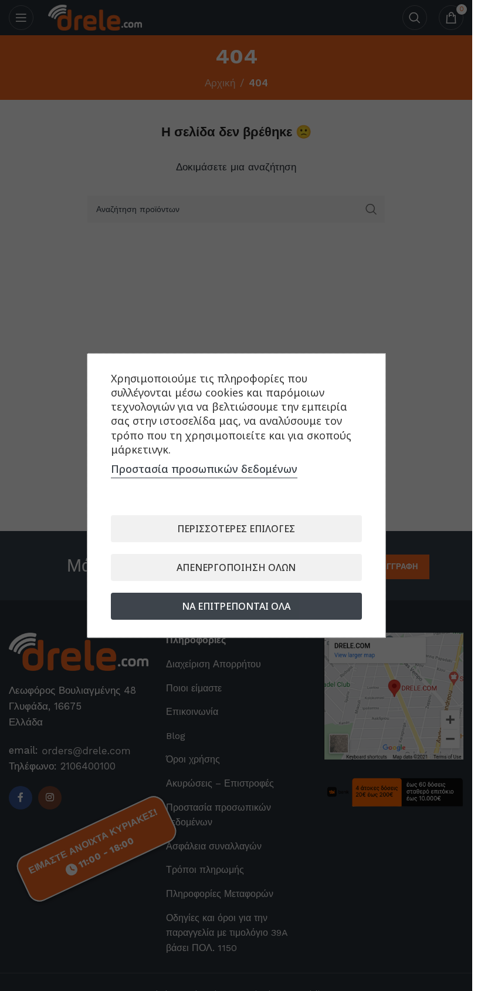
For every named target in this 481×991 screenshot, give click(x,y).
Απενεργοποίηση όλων (236, 567)
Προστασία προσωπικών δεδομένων (204, 469)
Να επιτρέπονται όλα (236, 606)
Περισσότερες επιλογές (236, 528)
